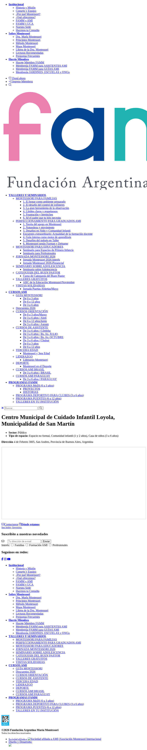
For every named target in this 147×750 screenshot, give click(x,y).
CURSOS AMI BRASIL (30, 369)
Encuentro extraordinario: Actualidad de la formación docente (58, 233)
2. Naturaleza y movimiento (38, 227)
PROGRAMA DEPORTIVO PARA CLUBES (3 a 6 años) (50, 395)
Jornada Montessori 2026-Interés (41, 259)
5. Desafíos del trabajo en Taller (41, 240)
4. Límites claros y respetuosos (40, 211)
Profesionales (60, 545)
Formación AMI (38, 545)
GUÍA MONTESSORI (29, 295)
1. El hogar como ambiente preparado (44, 201)
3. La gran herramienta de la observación (46, 208)
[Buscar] (10, 84)
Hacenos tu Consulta (27, 30)
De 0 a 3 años (31, 298)
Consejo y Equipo (26, 10)
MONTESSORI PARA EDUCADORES (39, 246)
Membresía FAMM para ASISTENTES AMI (41, 65)
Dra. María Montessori (28, 36)
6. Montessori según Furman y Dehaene (45, 243)
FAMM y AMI (24, 20)
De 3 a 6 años (31, 304)
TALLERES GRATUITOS (31, 279)
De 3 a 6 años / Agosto (36, 324)
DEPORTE (22, 363)
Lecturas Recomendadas (29, 52)
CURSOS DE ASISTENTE (32, 327)
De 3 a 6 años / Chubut (36, 340)
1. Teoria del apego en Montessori (42, 224)
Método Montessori (27, 43)
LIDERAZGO (24, 356)
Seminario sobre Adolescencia (40, 269)
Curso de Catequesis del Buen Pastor (44, 275)
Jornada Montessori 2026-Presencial (43, 262)
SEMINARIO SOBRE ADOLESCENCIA (40, 266)
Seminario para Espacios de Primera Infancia (48, 250)
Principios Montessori (28, 39)
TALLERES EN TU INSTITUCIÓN (37, 401)
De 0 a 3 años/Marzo (35, 314)
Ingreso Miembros (22, 81)
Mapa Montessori (25, 46)
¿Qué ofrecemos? (25, 17)
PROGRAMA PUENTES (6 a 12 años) (38, 398)
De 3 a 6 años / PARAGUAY (40, 379)
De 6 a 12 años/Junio (35, 321)
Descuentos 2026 (25, 308)
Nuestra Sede (23, 27)
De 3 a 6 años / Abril (34, 317)
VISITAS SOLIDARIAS (30, 285)
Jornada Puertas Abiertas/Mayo (40, 288)
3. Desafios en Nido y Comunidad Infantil (46, 230)
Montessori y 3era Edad (36, 353)
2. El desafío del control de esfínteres (44, 204)
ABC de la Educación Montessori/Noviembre (49, 282)
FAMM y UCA (25, 23)
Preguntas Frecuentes (28, 56)
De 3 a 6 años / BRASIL (37, 372)
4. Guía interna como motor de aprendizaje (47, 237)
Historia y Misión (25, 7)
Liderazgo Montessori (35, 359)
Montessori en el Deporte (37, 366)
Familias (19, 545)
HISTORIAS (30, 392)
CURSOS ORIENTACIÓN (32, 311)
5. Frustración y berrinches (38, 214)
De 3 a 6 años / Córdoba (37, 330)
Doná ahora (18, 78)
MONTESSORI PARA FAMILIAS (36, 198)
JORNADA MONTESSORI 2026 (35, 256)
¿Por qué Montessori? (28, 14)
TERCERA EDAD (27, 350)
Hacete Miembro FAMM (30, 62)
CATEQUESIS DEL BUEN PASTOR (38, 272)
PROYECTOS (31, 388)
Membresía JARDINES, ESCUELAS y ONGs (43, 72)
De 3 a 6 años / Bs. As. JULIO (40, 333)
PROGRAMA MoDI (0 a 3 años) (35, 385)
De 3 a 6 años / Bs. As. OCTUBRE (43, 337)
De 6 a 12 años (31, 301)
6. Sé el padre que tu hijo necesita (42, 217)
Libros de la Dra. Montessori (32, 49)
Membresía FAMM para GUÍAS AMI (37, 68)
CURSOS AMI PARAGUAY (33, 375)
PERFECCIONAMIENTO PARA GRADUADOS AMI (48, 221)
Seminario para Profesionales (39, 253)
